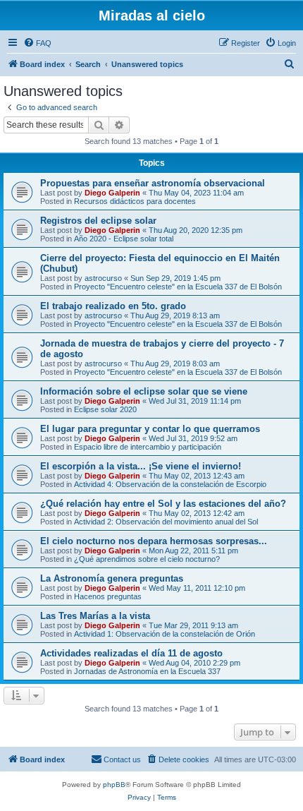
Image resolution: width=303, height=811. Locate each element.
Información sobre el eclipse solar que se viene (143, 391)
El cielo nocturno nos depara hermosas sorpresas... (153, 541)
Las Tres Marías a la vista (95, 616)
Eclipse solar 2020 (105, 409)
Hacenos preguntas (108, 596)
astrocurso (103, 278)
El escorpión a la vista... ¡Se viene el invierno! (140, 466)
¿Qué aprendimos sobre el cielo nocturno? (147, 559)
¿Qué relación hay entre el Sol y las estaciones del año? (163, 503)
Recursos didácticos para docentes (135, 201)
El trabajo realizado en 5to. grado (113, 306)
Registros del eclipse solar (98, 220)
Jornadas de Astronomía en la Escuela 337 (147, 671)
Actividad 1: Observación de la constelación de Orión (164, 634)
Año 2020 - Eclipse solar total (123, 238)
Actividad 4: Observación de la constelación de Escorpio (170, 484)
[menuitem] (37, 43)
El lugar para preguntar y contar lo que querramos (150, 428)
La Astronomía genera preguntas (111, 578)
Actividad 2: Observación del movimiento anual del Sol (166, 521)
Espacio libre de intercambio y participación (147, 447)
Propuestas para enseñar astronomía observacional (152, 183)
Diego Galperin (112, 192)
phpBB (114, 784)
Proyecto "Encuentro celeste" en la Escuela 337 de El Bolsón (178, 286)
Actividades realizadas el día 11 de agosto (131, 653)
